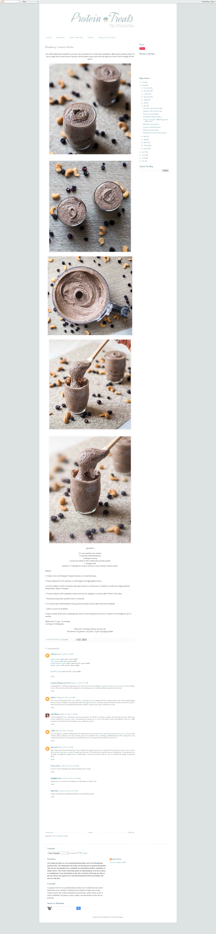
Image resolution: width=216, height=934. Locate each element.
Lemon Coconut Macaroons (151, 127)
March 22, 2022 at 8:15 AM (64, 731)
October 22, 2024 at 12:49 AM (71, 778)
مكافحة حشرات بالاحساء (58, 671)
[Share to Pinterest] (86, 639)
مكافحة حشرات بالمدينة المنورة (60, 663)
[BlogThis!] (79, 639)
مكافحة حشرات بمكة (57, 661)
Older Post (131, 832)
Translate (85, 853)
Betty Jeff (54, 747)
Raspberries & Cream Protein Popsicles (155, 133)
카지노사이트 (55, 766)
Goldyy (53, 731)
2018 (143, 85)
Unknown (54, 654)
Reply (52, 676)
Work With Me (76, 37)
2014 (143, 161)
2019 (143, 82)
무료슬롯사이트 (56, 778)
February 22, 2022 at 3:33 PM (65, 698)
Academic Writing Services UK (60, 683)
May (145, 137)
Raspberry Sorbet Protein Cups (152, 111)
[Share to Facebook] (83, 639)
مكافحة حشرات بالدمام (58, 665)
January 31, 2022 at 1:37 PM (79, 683)
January (146, 148)
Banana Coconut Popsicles (151, 114)
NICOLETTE (116, 859)
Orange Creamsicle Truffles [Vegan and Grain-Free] (155, 120)
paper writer (71, 719)
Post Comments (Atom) (60, 836)
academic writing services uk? (110, 686)
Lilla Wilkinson (55, 714)
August (146, 100)
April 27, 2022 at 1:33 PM (65, 747)
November (147, 91)
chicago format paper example (63, 752)
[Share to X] (81, 639)
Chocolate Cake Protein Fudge (152, 108)
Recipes (61, 37)
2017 (143, 152)
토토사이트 (54, 791)
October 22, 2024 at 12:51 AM (68, 791)
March (146, 143)
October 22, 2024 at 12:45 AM (69, 766)
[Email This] (77, 639)
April (145, 140)
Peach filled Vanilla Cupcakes (152, 117)
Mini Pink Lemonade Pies (151, 124)
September (147, 97)
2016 (143, 155)
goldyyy (53, 698)
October (146, 94)
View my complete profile (118, 862)
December (147, 88)
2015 (143, 158)
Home (49, 37)
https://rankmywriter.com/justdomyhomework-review (106, 734)
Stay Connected (106, 37)
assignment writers (90, 703)
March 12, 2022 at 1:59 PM (69, 714)
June (145, 106)
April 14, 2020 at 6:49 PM (65, 654)
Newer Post (49, 832)
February (147, 145)
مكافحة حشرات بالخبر (57, 659)
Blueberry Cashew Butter (151, 130)
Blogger (120, 917)
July (145, 103)
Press (91, 37)
